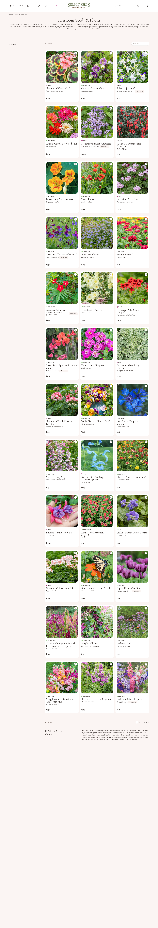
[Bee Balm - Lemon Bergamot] (97, 678)
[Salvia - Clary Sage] (62, 455)
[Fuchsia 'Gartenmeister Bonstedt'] (132, 122)
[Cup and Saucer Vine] (97, 67)
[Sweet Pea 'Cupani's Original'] (62, 233)
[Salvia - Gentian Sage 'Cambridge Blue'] (97, 455)
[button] (13, 6)
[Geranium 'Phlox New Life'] (62, 567)
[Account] (143, 6)
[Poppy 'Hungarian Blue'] (132, 567)
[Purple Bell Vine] (97, 622)
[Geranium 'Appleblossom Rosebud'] (62, 400)
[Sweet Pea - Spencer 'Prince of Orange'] (62, 344)
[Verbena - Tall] (132, 622)
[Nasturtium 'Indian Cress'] (62, 178)
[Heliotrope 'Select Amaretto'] (97, 122)
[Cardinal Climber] (62, 288)
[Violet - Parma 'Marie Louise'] (132, 511)
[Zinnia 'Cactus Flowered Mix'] (62, 122)
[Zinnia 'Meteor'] (132, 233)
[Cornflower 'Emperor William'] (132, 400)
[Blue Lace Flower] (97, 233)
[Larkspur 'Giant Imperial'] (132, 678)
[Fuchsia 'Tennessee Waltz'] (62, 511)
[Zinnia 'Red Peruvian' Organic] (97, 511)
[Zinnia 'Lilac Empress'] (97, 344)
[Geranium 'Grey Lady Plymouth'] (132, 344)
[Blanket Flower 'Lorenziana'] (132, 455)
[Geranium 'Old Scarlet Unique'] (132, 288)
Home (10, 14)
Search (119, 6)
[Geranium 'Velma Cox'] (62, 67)
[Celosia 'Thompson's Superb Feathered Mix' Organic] (62, 622)
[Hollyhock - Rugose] (97, 288)
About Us (55, 6)
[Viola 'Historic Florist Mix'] (97, 400)
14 (146, 722)
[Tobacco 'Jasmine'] (132, 67)
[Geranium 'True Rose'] (132, 178)
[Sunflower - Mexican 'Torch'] (97, 567)
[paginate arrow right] (148, 722)
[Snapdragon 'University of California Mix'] (62, 678)
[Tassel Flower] (97, 178)
